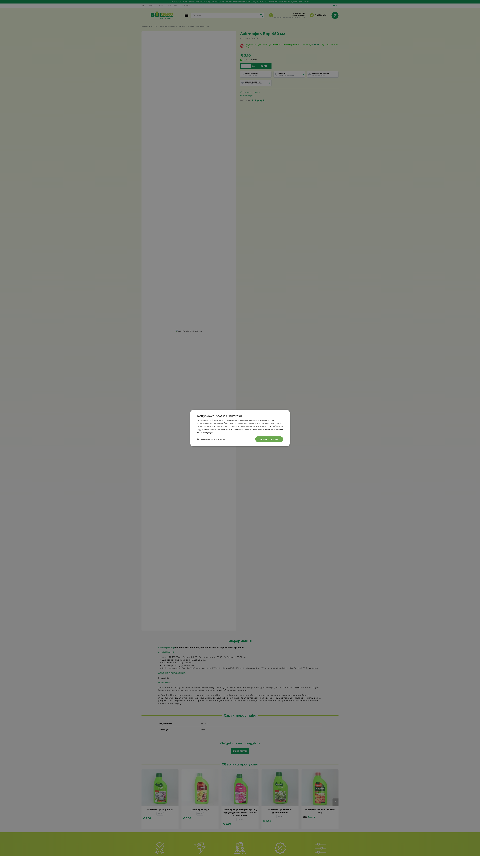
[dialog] (240, 428)
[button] (211, 439)
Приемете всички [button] (269, 439)
